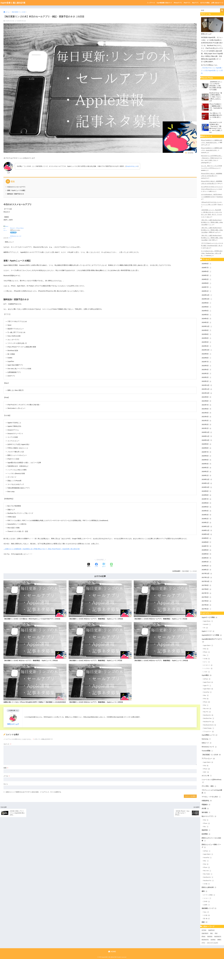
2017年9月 (206, 585)
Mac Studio (207, 874)
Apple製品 (206, 675)
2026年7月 (206, 267)
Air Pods (204, 930)
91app (219, 204)
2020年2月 (206, 471)
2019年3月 (206, 515)
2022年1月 (206, 381)
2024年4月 (206, 318)
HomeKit (206, 624)
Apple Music (207, 621)
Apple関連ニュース (209, 735)
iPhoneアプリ (178, 2)
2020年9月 (206, 444)
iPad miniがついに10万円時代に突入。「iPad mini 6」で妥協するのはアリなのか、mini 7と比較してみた (211, 158)
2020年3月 (206, 467)
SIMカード (206, 743)
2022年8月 (206, 358)
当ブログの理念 (205, 2)
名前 (6, 768)
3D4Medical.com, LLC (15, 236)
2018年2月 (206, 566)
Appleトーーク (208, 631)
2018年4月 (206, 558)
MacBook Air (208, 715)
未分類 (205, 808)
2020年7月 (206, 452)
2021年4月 (206, 416)
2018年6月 (206, 550)
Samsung (206, 739)
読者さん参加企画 (209, 887)
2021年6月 (206, 409)
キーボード (207, 665)
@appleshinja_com (132, 166)
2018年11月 (207, 530)
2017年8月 (206, 589)
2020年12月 (207, 432)
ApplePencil (211, 930)
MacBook (209, 936)
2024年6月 (206, 311)
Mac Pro (207, 711)
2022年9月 (206, 354)
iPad (205, 648)
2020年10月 (207, 440)
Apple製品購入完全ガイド (164, 2)
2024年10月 (206, 299)
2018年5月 (206, 554)
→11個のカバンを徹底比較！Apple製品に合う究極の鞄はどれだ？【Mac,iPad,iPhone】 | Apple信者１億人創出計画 (42, 549)
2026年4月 (206, 271)
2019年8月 (206, 495)
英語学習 (206, 830)
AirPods (206, 679)
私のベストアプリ (209, 816)
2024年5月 (206, 314)
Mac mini (207, 708)
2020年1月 (206, 475)
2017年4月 (206, 605)
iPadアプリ (187, 2)
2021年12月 (207, 385)
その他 (206, 658)
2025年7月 (206, 287)
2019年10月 (207, 487)
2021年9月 (206, 397)
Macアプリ (195, 2)
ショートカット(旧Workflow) (211, 781)
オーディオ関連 (209, 895)
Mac (205, 655)
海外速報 (206, 812)
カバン (206, 662)
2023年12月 (206, 326)
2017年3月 (206, 609)
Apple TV (207, 685)
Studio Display (208, 728)
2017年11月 (207, 577)
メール (7, 776)
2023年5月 (206, 342)
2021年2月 (206, 424)
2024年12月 (206, 295)
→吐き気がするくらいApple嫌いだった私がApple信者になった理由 (212, 70)
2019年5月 (206, 507)
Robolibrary (219, 196)
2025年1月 (206, 291)
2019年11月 (207, 483)
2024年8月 (206, 307)
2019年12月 (207, 479)
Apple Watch (208, 645)
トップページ (151, 2)
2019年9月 (206, 491)
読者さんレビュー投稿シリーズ (211, 846)
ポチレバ (10, 237)
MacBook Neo (208, 718)
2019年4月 (206, 511)
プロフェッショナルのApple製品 (212, 791)
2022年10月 (206, 350)
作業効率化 (206, 800)
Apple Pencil (208, 682)
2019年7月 (206, 499)
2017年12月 (207, 573)
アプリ (203, 942)
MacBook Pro (208, 721)
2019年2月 (206, 519)
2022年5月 (206, 365)
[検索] (222, 10)
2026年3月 (206, 275)
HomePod (207, 692)
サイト (6, 784)
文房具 (206, 904)
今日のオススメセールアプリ (16, 187)
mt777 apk (206, 248)
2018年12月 (207, 526)
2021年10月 (207, 393)
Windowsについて (209, 747)
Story (206, 912)
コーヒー (207, 898)
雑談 (204, 922)
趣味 (204, 891)
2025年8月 (206, 283)
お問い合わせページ (217, 2)
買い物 (206, 918)
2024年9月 (206, 303)
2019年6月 (206, 503)
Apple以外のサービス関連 (211, 635)
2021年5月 (206, 413)
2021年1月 (206, 428)
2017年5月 (206, 601)
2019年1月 (206, 522)
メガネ (206, 671)
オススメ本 (206, 775)
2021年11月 (207, 389)
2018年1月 (206, 570)
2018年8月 (206, 542)
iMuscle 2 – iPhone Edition (17, 228)
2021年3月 (206, 420)
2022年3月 (206, 373)
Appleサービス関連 (209, 617)
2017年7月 (206, 593)
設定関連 (206, 834)
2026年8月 (206, 263)
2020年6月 (206, 456)
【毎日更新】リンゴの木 (189, 571)
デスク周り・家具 (209, 786)
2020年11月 (207, 436)
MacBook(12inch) (209, 725)
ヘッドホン (207, 668)
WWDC (219, 939)
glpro (208, 217)
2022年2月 (206, 377)
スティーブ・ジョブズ (212, 942)
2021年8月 (206, 401)
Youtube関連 (207, 751)
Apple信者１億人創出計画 (12, 3)
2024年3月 (206, 322)
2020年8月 (206, 448)
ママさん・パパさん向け (211, 797)
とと (210, 224)
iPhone (206, 652)
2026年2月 (206, 279)
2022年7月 (206, 362)
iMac (205, 695)
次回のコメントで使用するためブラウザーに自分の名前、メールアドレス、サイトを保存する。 (34, 792)
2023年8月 (206, 334)
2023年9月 (206, 330)
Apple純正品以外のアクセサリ (212, 640)
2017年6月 (206, 597)
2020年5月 (206, 460)
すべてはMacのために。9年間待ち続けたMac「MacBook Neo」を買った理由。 (212, 253)
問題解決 (206, 804)
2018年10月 (207, 534)
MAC (206, 772)
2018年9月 (206, 538)
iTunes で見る (13, 232)
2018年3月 (206, 562)
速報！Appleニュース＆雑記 (16, 190)
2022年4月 (206, 369)
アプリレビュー (208, 758)
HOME (113, 952)
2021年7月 (206, 405)
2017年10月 (207, 581)
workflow (213, 939)
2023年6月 (206, 338)
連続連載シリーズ (209, 908)
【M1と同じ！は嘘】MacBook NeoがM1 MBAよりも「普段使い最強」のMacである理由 (212, 222)
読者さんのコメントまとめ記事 (211, 839)
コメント (7, 744)
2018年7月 (206, 546)
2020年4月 (206, 464)
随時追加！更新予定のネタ (15, 194)
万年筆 (206, 901)
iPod (205, 705)
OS (205, 627)
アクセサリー (208, 731)
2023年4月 (206, 346)
